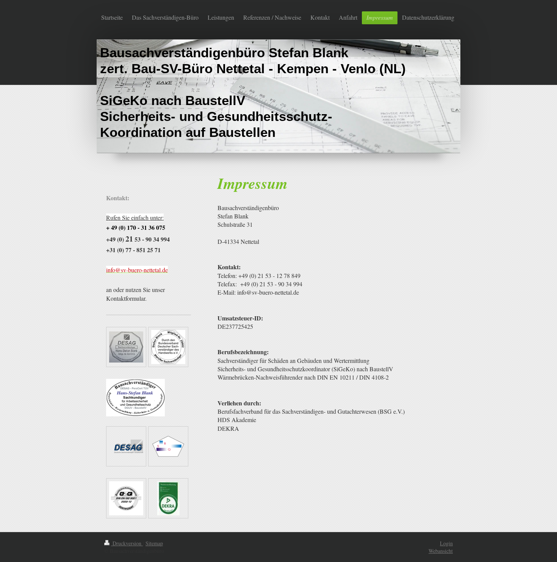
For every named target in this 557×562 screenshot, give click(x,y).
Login (446, 543)
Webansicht (441, 550)
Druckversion (127, 543)
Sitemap (154, 543)
